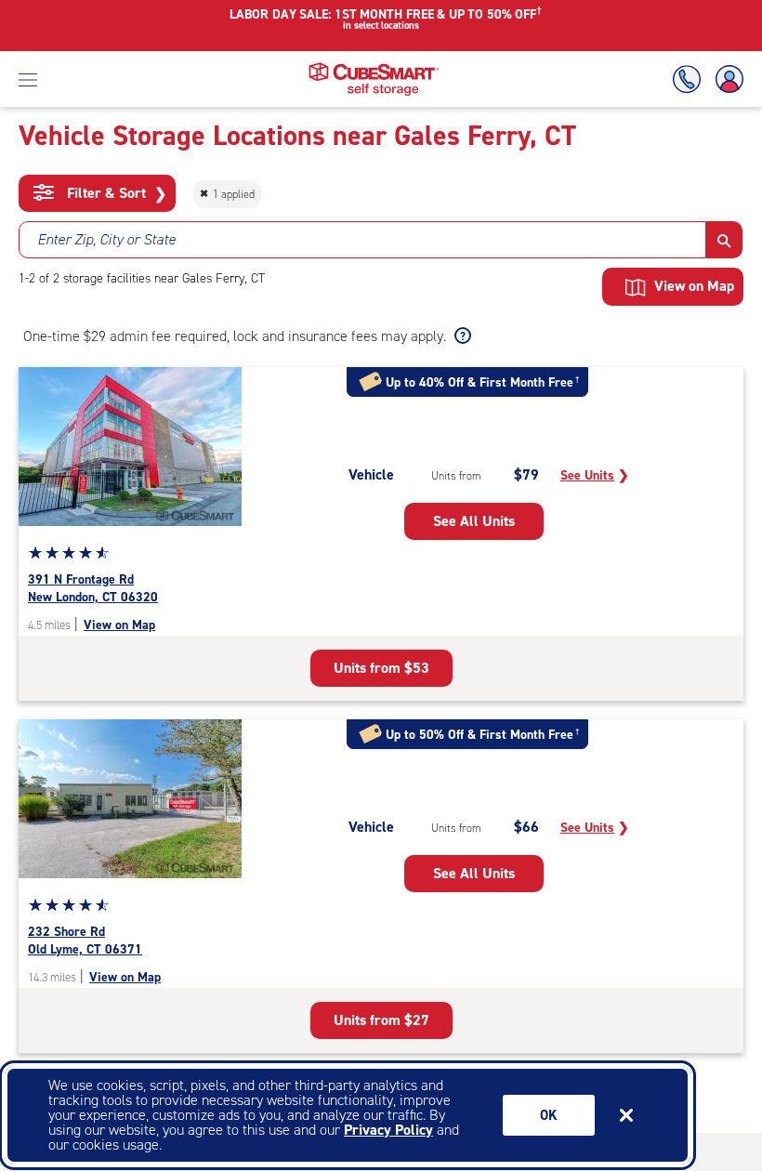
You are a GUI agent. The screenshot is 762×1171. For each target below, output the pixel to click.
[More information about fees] (460, 336)
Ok (549, 1115)
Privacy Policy (388, 1129)
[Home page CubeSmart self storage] (374, 67)
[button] (724, 239)
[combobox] (362, 239)
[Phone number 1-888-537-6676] (690, 79)
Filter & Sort (114, 193)
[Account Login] (725, 79)
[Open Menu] (28, 79)
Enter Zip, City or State (106, 239)
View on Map (119, 625)
